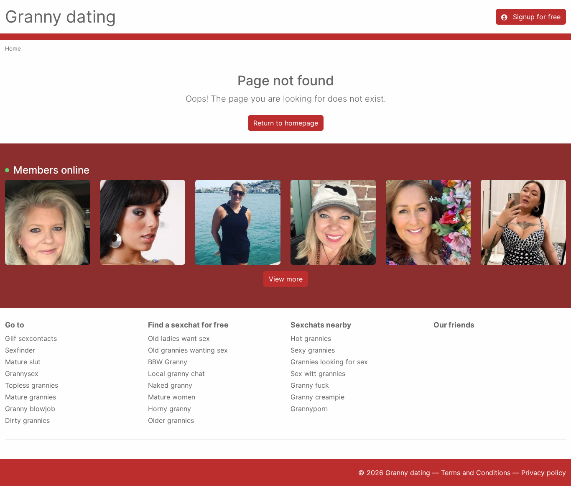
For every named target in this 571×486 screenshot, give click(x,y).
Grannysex (21, 373)
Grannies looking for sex (329, 362)
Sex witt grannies (318, 373)
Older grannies (171, 420)
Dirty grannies (27, 420)
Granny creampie (317, 397)
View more (286, 279)
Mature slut (23, 362)
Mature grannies (30, 397)
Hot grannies (311, 338)
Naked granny (170, 385)
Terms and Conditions (475, 472)
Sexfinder (20, 350)
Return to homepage (285, 123)
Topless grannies (31, 385)
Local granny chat (176, 373)
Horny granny (169, 408)
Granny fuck (310, 385)
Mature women (171, 397)
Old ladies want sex (179, 338)
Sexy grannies (313, 350)
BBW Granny (167, 362)
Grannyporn (309, 408)
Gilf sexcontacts (31, 338)
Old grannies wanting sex (188, 350)
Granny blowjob (30, 408)
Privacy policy (543, 472)
